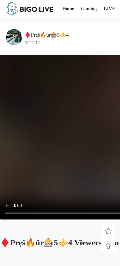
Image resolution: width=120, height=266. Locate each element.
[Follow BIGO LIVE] (108, 231)
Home (68, 8)
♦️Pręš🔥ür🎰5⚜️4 (46, 35)
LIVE (109, 8)
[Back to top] (108, 245)
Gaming (89, 8)
